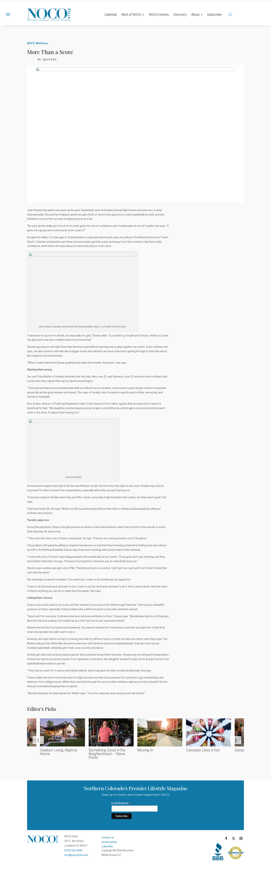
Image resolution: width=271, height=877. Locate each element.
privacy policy (109, 841)
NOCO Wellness (37, 43)
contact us (108, 837)
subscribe (107, 846)
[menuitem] (110, 14)
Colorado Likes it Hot (203, 750)
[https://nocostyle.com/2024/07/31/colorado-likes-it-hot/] (208, 732)
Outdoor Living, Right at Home (58, 752)
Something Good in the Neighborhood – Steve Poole (107, 754)
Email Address (121, 803)
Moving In (145, 750)
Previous (34, 740)
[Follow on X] (234, 838)
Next (232, 740)
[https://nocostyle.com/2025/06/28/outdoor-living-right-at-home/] (62, 732)
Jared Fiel (49, 59)
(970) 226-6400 (73, 850)
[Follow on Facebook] (226, 838)
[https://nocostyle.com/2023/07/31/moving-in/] (159, 732)
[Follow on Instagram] (241, 838)
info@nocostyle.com (76, 855)
